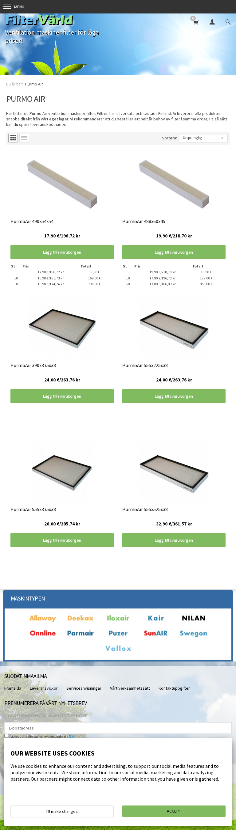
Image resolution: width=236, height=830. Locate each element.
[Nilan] (193, 621)
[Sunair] (156, 636)
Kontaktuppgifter (174, 688)
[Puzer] (118, 636)
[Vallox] (118, 652)
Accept (174, 811)
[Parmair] (80, 636)
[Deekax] (80, 621)
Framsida (12, 688)
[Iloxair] (118, 621)
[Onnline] (43, 636)
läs (72, 736)
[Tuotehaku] (228, 21)
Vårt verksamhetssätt (130, 688)
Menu (19, 6)
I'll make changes (62, 811)
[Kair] (156, 621)
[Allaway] (43, 621)
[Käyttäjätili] (212, 21)
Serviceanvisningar (83, 688)
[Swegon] (193, 636)
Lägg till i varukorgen (62, 252)
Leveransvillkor (44, 688)
